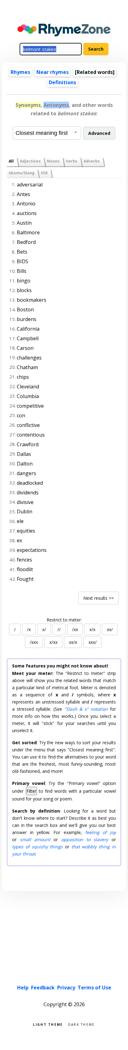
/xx (75, 629)
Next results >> (98, 598)
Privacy (66, 987)
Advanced (99, 133)
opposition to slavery (84, 839)
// (59, 629)
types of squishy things (37, 847)
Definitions (62, 82)
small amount (35, 839)
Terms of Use (94, 987)
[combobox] (47, 133)
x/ (44, 629)
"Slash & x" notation (86, 709)
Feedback (43, 987)
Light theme (48, 1024)
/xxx (34, 642)
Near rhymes (52, 72)
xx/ (110, 629)
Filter (31, 791)
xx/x (73, 642)
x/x (92, 629)
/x (29, 629)
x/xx (53, 642)
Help (23, 987)
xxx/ (93, 642)
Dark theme (81, 1024)
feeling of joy (100, 832)
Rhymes (20, 72)
